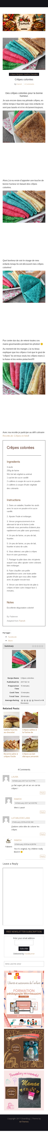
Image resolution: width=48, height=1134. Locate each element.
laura (14, 776)
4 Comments (29, 84)
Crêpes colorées (24, 79)
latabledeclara (20, 818)
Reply (43, 793)
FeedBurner (30, 953)
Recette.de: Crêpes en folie (15, 436)
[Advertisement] (24, 160)
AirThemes (24, 1121)
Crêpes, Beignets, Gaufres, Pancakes (24, 74)
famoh (18, 799)
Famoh (19, 84)
